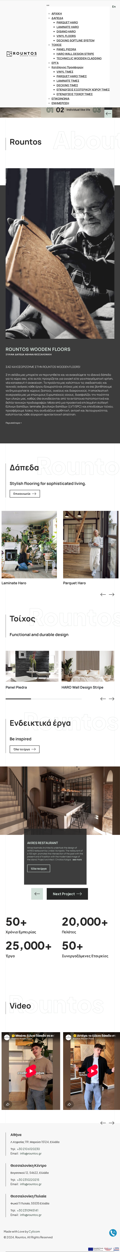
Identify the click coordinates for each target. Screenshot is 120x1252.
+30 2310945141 (27, 1210)
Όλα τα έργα (21, 749)
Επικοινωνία (21, 493)
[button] (103, 594)
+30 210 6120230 (28, 1149)
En (114, 6)
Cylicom (34, 1231)
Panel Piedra (16, 687)
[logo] (20, 54)
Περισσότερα (27, 544)
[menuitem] (81, 13)
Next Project (64, 893)
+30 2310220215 (28, 1179)
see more (47, 865)
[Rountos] (108, 114)
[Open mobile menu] (48, 5)
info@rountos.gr (30, 1153)
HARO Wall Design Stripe (82, 687)
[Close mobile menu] (108, 9)
